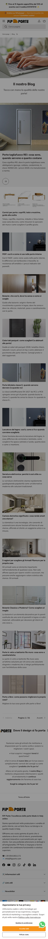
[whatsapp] (42, 922)
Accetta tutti (24, 929)
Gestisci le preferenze (24, 923)
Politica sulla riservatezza (29, 917)
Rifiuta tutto (24, 935)
